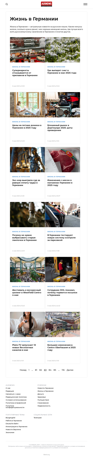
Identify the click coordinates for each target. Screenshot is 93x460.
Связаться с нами (13, 394)
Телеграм (38, 418)
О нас (8, 388)
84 (50, 370)
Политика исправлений (16, 403)
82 (40, 370)
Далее (70, 370)
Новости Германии (46, 388)
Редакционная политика (16, 397)
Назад (23, 370)
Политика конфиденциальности (15, 406)
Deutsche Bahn (12, 424)
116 (63, 370)
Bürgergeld (10, 418)
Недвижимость (44, 406)
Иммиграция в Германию (16, 427)
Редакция (10, 391)
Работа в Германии (14, 421)
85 (55, 370)
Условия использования (16, 400)
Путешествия (43, 400)
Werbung (46, 454)
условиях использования (60, 448)
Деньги (41, 394)
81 (36, 370)
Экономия (10, 432)
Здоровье (42, 397)
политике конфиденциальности (41, 448)
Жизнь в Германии (21, 67)
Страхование (43, 403)
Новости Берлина (13, 429)
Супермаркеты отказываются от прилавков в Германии (25, 73)
